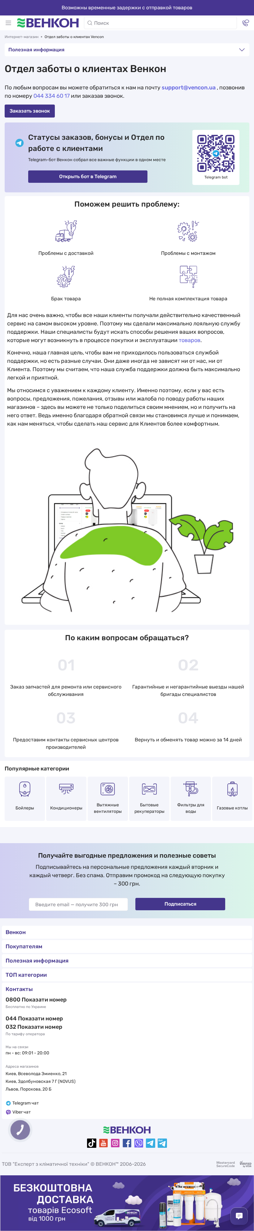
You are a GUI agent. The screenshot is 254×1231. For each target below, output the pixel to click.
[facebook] (127, 1143)
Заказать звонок (30, 111)
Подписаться (180, 904)
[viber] (138, 1143)
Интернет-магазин (21, 37)
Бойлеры (24, 808)
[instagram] (115, 1143)
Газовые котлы (232, 808)
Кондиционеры (66, 808)
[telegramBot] (162, 1143)
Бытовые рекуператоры (149, 808)
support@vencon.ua (189, 87)
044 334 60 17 (51, 95)
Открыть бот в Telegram (87, 176)
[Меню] (8, 23)
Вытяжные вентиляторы (108, 808)
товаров (189, 340)
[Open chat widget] (239, 1216)
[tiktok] (91, 1143)
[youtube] (103, 1143)
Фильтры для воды (190, 808)
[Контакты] (245, 23)
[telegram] (150, 1143)
